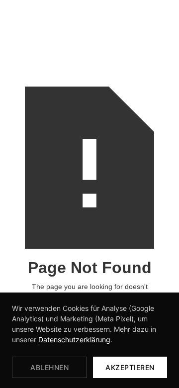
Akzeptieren (130, 367)
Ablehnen (49, 367)
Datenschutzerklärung (74, 339)
